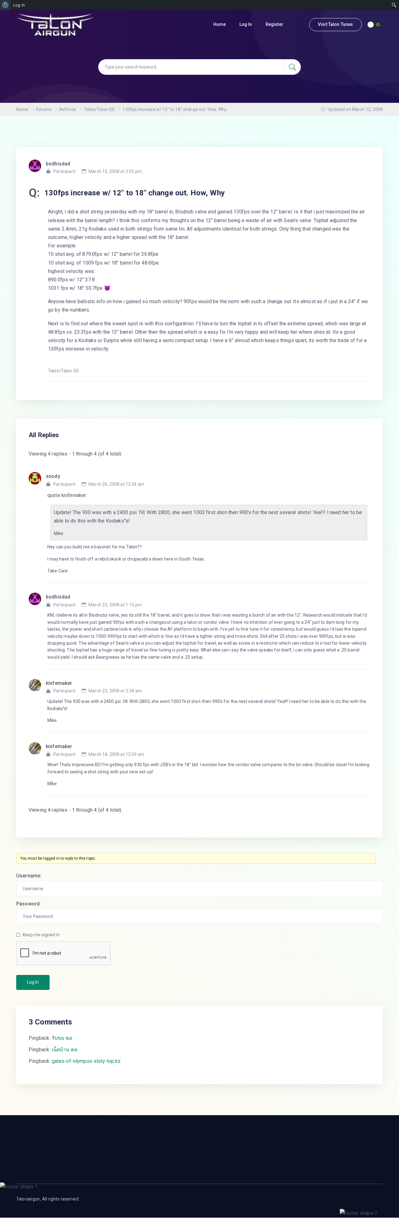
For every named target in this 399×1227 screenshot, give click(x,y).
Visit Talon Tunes (335, 24)
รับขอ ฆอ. (63, 1038)
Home (220, 24)
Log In (246, 24)
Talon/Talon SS (99, 109)
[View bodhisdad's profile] (37, 601)
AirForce (67, 109)
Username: (28, 876)
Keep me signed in (41, 934)
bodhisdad (58, 164)
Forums (43, 109)
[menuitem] (5, 5)
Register (275, 24)
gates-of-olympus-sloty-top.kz (86, 1061)
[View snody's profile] (37, 480)
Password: (28, 904)
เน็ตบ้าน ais (65, 1050)
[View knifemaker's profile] (37, 687)
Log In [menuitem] (19, 4)
